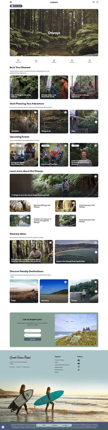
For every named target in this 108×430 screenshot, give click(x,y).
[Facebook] (78, 360)
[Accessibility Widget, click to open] (3, 427)
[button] (10, 61)
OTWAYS (54, 2)
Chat (66, 425)
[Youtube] (78, 363)
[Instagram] (78, 366)
